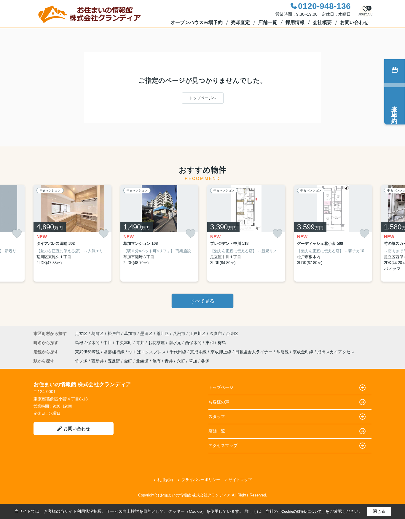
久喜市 (216, 333)
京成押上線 (221, 351)
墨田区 (146, 333)
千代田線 (178, 351)
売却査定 (240, 22)
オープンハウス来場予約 (196, 22)
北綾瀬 (142, 361)
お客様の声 (218, 402)
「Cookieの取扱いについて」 (301, 512)
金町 (128, 361)
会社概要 (322, 22)
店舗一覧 (267, 22)
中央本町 (124, 342)
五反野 (114, 361)
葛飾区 (97, 333)
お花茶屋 (157, 342)
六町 (181, 361)
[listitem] (72, 233)
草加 (193, 361)
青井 (141, 342)
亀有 (156, 361)
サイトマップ (240, 480)
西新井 (97, 361)
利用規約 (165, 480)
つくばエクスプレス (147, 351)
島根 (79, 342)
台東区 (232, 333)
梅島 (222, 342)
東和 (210, 342)
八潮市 (179, 333)
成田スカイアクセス (336, 351)
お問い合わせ (354, 22)
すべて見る (202, 301)
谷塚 (205, 361)
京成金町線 (304, 351)
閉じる (379, 511)
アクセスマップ (222, 445)
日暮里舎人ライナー (254, 351)
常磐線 (283, 351)
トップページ (220, 387)
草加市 (130, 333)
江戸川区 (197, 333)
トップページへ (202, 98)
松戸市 (114, 333)
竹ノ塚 (81, 361)
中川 (108, 342)
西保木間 (194, 342)
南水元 (175, 342)
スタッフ (216, 416)
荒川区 (163, 333)
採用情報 (295, 22)
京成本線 (199, 351)
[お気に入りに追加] (17, 233)
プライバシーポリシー (200, 480)
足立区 (81, 333)
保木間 (94, 342)
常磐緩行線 (115, 351)
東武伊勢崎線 (88, 351)
